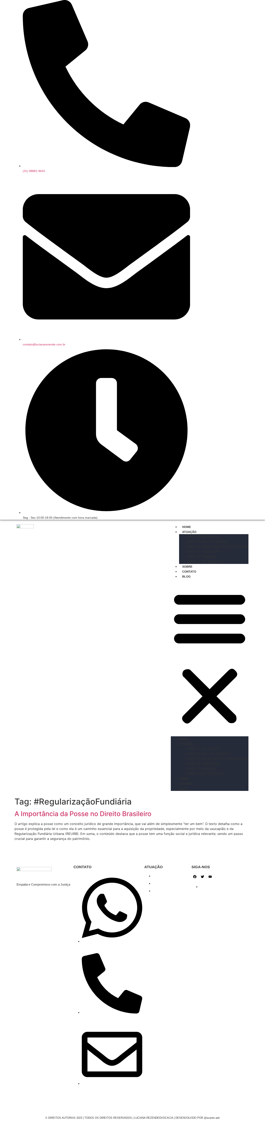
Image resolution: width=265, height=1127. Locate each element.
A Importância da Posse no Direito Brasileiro (82, 814)
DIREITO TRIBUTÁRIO (203, 551)
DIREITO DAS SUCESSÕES (208, 542)
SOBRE (187, 566)
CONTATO (189, 571)
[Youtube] (210, 876)
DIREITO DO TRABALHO (206, 561)
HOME (186, 527)
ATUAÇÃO (189, 532)
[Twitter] (202, 876)
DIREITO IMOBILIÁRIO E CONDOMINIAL (217, 546)
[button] (209, 657)
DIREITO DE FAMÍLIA (203, 537)
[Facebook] (195, 876)
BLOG (186, 576)
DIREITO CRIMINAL (202, 556)
